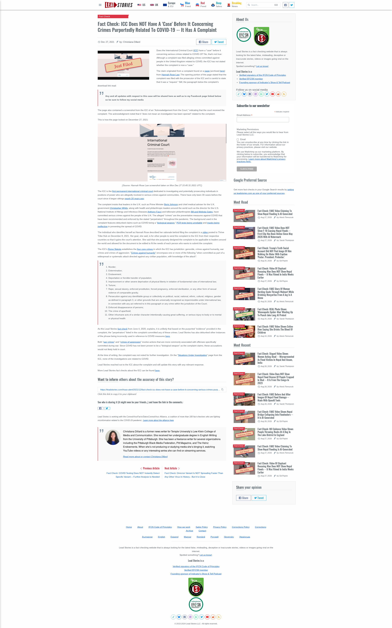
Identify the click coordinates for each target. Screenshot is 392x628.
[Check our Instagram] (255, 94)
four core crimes (145, 249)
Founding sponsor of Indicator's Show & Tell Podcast (264, 82)
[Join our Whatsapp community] (261, 94)
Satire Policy (202, 527)
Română (201, 537)
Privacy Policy (219, 527)
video (205, 232)
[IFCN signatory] (196, 587)
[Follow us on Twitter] (266, 94)
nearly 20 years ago (134, 198)
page (207, 71)
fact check (122, 329)
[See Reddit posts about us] (278, 94)
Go (276, 5)
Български (147, 537)
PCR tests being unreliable (189, 223)
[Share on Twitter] (107, 408)
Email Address (244, 115)
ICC (196, 50)
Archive (189, 530)
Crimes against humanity (143, 253)
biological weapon (166, 223)
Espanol (174, 537)
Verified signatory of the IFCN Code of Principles (262, 75)
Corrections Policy (240, 527)
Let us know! (262, 66)
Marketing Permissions (248, 129)
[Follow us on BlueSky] (244, 94)
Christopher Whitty (119, 208)
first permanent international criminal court (132, 191)
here (222, 71)
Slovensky (229, 537)
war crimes (109, 342)
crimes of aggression (131, 342)
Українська (244, 537)
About (140, 527)
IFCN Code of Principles (160, 527)
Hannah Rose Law (170, 74)
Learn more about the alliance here (158, 420)
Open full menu (100, 4)
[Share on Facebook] (101, 408)
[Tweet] (291, 5)
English (161, 537)
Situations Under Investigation (192, 355)
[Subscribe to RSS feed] (283, 94)
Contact (202, 530)
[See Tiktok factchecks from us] (238, 94)
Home (129, 527)
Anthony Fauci (155, 212)
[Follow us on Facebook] (249, 94)
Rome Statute (114, 249)
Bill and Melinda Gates (202, 212)
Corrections (260, 527)
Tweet (220, 42)
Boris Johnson (171, 204)
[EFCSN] (196, 604)
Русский (215, 537)
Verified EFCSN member (251, 79)
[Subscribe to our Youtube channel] (272, 94)
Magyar (187, 537)
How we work (183, 527)
